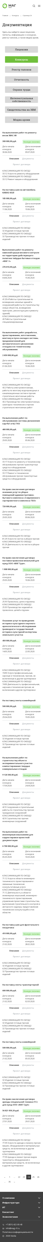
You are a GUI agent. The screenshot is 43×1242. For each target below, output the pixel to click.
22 (19, 1177)
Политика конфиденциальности (17, 1232)
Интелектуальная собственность (21, 100)
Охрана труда (21, 89)
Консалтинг (8, 1212)
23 (24, 1177)
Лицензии (21, 49)
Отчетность (21, 79)
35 (9, 1181)
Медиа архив (21, 119)
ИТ (3, 1207)
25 (33, 1177)
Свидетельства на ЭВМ (21, 109)
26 (38, 1177)
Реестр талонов (21, 69)
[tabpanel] (21, 894)
